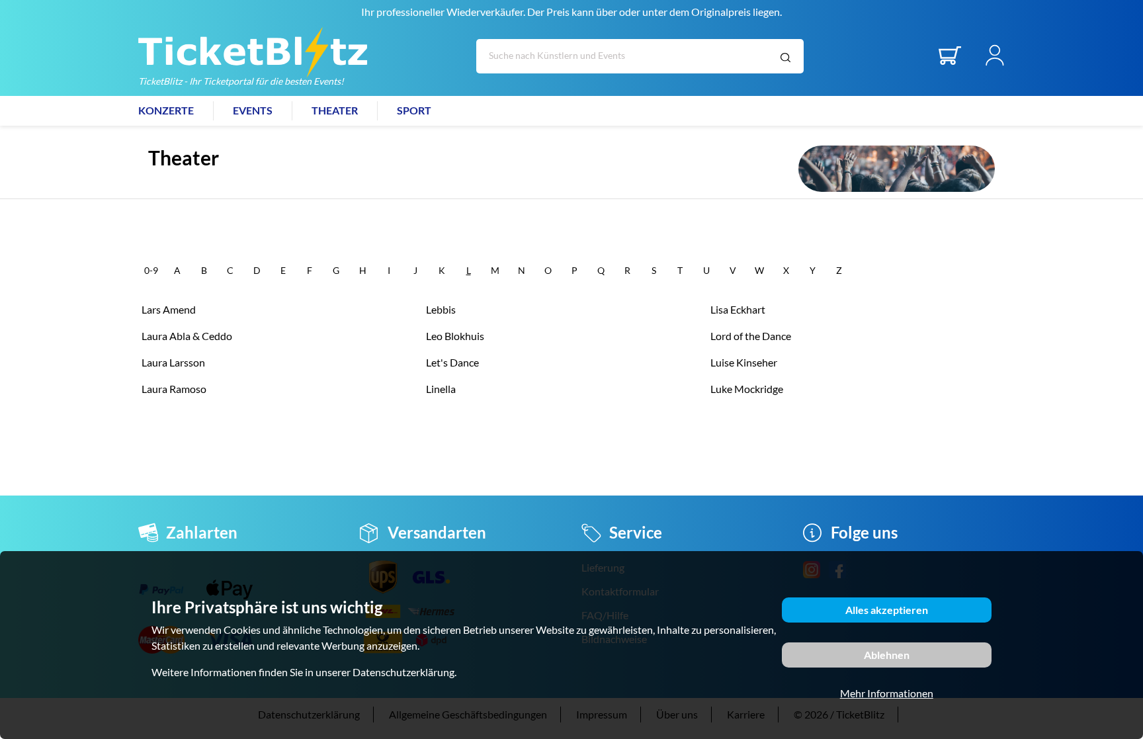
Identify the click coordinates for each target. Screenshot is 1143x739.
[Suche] (785, 58)
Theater (335, 110)
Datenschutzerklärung (403, 672)
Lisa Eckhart (737, 309)
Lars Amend (169, 309)
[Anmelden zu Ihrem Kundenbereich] (994, 62)
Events (253, 110)
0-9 (151, 270)
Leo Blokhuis (455, 335)
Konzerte (166, 110)
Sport (414, 110)
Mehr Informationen (886, 693)
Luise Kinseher (743, 362)
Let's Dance (452, 362)
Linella (441, 388)
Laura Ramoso (174, 388)
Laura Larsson (173, 362)
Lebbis (441, 309)
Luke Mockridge (746, 388)
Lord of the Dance (750, 335)
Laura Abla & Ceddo (187, 335)
